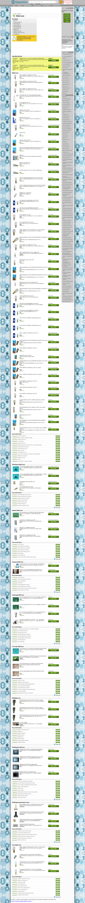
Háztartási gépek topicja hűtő (23, 549)
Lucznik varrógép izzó (67, 128)
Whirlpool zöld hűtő (67, 243)
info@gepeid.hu (19, 39)
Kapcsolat (29, 901)
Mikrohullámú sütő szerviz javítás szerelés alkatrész (27, 791)
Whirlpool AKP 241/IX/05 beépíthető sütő (28, 764)
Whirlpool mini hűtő (67, 232)
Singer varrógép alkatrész (22, 885)
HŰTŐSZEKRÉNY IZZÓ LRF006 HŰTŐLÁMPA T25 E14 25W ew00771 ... (33, 361)
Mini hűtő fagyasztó (67, 301)
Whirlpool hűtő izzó (27, 5)
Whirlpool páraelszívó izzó (18, 32)
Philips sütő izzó (66, 152)
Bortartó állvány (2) (67, 75)
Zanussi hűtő (19, 582)
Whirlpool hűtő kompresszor (66, 235)
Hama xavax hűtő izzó (21, 435)
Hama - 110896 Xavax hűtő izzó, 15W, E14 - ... (29, 332)
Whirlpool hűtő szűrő (67, 227)
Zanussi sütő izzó (66, 119)
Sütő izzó (64, 141)
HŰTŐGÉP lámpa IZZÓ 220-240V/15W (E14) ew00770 (31, 700)
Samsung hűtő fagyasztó (67, 299)
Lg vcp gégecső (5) (66, 64)
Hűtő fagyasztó (66, 291)
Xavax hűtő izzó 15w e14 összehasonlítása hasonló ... (31, 95)
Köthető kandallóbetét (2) (68, 62)
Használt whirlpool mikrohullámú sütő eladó (26, 782)
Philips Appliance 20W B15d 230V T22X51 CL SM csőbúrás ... (33, 846)
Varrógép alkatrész (21, 891)
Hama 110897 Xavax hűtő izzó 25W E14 (28, 88)
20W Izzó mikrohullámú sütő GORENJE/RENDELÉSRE (32, 671)
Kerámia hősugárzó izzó (67, 155)
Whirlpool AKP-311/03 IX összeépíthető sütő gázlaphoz (31, 749)
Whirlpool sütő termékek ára (22, 786)
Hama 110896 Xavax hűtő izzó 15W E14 (28, 75)
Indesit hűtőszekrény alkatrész (23, 546)
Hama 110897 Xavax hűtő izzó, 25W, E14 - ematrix (30, 367)
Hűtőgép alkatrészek (21, 733)
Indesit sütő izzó (66, 117)
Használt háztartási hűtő (67, 184)
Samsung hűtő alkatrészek (22, 630)
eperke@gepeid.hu (27, 37)
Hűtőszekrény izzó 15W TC (25, 414)
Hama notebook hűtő (67, 287)
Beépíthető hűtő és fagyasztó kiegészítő (25, 693)
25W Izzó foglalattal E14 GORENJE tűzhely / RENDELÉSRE (33, 656)
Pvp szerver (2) (66, 77)
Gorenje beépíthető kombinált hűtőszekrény (25, 684)
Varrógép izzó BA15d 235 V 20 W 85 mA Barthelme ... (31, 869)
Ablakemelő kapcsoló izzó (68, 153)
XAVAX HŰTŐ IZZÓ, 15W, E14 (27, 222)
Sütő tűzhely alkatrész (21, 797)
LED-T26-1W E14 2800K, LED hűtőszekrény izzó (30, 317)
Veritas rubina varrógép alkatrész (23, 887)
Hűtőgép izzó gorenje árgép (22, 682)
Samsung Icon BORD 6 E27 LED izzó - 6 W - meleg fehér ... (32, 619)
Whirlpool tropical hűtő (67, 244)
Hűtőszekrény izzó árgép (22, 455)
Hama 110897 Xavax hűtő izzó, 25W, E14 (28, 244)
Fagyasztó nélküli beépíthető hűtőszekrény (67, 254)
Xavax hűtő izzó (20, 441)
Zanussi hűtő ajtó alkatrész (68, 281)
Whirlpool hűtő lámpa (67, 182)
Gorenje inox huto (21, 680)
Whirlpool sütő (20, 788)
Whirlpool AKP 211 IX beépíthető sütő (28, 771)
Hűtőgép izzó (16, 29)
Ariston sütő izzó (66, 146)
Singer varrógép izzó (67, 126)
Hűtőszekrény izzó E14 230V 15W (27, 259)
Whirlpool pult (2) (66, 87)
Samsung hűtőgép (20, 641)
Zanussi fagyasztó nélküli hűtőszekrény (68, 249)
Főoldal (12, 901)
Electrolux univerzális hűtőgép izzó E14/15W (29, 207)
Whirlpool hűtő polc (67, 223)
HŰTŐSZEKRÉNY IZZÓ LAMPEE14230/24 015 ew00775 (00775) (32, 400)
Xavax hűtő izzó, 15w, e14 (25, 214)
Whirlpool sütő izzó (17, 31)
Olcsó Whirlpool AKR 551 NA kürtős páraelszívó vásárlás (32, 811)
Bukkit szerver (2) (66, 84)
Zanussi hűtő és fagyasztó (68, 190)
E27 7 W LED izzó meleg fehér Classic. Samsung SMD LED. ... (33, 612)
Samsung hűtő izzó (56, 5)
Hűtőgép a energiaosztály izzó (23, 729)
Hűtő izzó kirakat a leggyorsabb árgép (24, 437)
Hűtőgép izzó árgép (21, 457)
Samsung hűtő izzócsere (22, 632)
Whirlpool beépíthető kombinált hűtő (67, 188)
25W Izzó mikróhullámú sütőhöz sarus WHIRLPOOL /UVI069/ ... (33, 474)
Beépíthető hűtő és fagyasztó (23, 446)
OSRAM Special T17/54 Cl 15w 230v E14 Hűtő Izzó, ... (31, 170)
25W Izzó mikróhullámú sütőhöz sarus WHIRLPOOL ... (31, 466)
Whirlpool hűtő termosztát (68, 231)
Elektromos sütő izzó (67, 130)
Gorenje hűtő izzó (17, 28)
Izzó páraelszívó (66, 132)
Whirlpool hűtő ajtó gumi (68, 267)
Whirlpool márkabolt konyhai (23, 505)
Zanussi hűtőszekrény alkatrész (23, 584)
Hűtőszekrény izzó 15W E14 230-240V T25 (29, 282)
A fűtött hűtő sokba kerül (22, 448)
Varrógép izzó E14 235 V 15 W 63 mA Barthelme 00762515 (32, 861)
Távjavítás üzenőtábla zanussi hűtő (24, 579)
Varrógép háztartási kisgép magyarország (25, 893)
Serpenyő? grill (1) (66, 65)
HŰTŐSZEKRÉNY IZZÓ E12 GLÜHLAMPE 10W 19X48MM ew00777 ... (33, 428)
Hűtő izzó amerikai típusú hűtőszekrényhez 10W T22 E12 (32, 147)
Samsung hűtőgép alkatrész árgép (23, 637)
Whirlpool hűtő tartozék (67, 246)
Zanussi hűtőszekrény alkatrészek (23, 586)
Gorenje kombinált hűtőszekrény (23, 685)
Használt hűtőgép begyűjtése (23, 740)
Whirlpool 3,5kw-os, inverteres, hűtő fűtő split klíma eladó (32, 58)
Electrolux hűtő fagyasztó (68, 169)
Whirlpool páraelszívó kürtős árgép (24, 830)
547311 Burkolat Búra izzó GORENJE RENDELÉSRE (31, 663)
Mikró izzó (65, 137)
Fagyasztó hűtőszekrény (67, 296)
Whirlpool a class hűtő (67, 212)
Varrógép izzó (16, 34)
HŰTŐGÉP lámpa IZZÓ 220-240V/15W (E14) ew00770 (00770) (33, 715)
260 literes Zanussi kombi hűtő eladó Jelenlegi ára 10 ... (31, 569)
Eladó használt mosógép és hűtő (23, 551)
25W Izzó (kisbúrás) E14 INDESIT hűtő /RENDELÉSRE (32, 512)
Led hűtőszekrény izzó (21, 452)
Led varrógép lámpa (21, 884)
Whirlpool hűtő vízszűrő (67, 239)
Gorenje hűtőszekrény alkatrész (23, 687)
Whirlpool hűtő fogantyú (67, 215)
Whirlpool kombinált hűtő (68, 241)
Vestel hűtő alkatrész (21, 639)
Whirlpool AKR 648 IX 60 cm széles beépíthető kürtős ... (31, 819)
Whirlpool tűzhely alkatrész (22, 795)
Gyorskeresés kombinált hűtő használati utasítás (26, 556)
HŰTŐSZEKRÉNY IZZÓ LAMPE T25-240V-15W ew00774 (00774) (32, 408)
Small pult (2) (65, 89)
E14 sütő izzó (65, 143)
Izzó (15, 13)
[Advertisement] (34, 10)
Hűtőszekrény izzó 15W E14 (25, 355)
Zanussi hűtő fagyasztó (67, 192)
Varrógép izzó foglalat (67, 121)
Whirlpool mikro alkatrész (22, 500)
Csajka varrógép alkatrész (22, 889)
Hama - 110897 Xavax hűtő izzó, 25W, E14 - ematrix (31, 374)
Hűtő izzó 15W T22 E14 (25, 110)
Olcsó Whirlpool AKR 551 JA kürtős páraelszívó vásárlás (32, 804)
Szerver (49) (65, 86)
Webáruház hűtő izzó (21, 439)
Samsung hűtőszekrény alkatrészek (24, 636)
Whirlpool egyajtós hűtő (67, 208)
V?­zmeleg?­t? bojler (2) (67, 54)
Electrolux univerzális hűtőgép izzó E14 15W (29, 200)
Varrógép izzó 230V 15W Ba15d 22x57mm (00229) (30, 854)
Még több (58, 507)
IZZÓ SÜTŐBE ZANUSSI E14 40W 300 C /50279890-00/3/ (32, 564)
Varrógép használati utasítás (22, 894)
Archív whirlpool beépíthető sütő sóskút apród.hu (27, 784)
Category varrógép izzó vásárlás (23, 878)
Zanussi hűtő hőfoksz (21, 580)
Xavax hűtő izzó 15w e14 (25, 102)
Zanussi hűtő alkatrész (67, 251)
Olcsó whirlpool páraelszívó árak (23, 832)
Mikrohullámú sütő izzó (67, 150)
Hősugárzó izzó (66, 144)
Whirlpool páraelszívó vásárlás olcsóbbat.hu (26, 836)
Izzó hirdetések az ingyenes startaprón (24, 461)
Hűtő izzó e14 (22, 132)
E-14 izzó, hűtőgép (23, 722)
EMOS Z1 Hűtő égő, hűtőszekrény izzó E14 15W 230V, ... (32, 177)
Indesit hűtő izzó (37, 5)
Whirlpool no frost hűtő (67, 225)
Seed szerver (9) (66, 82)
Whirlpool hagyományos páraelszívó (24, 838)
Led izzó (19, 459)
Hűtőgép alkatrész (20, 735)
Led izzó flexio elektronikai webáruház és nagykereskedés (28, 453)
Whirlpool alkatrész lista (22, 501)
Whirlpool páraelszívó (21, 503)
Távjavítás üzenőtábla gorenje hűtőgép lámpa (26, 689)
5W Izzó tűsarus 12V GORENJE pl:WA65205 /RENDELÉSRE (33, 648)
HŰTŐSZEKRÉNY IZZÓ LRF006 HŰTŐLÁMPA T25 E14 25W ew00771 (33, 341)
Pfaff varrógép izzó (66, 125)
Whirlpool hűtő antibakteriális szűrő (67, 262)
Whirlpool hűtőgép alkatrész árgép (24, 494)
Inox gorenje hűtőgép (21, 691)
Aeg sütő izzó (65, 135)
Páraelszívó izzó (66, 139)
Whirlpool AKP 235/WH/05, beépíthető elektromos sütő (31, 756)
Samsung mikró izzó (67, 157)
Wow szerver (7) (66, 78)
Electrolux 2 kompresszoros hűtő (67, 177)
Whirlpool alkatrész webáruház (23, 498)
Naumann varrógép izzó (67, 123)
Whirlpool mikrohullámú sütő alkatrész (25, 781)
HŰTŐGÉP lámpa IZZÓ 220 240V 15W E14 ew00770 (31, 707)
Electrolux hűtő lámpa (67, 286)
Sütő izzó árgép (20, 790)
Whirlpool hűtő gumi (67, 222)
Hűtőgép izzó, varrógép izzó (25, 192)
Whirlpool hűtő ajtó (66, 229)
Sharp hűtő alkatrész (67, 185)
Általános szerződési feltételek (21, 901)
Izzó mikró (65, 134)
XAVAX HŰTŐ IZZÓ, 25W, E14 (27, 295)
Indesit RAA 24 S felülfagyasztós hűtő (27, 520)
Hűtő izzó (19, 5)
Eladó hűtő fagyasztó (67, 297)
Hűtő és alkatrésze (21, 450)
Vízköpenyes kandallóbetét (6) (66, 73)
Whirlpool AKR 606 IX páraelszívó (27, 824)
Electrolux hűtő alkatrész (67, 174)
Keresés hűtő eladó (21, 555)
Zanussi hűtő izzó (46, 5)
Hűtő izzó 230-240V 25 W (25, 162)
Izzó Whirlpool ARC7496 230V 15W (27, 481)
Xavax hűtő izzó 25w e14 (25, 125)
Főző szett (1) (65, 67)
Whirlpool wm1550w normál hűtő (67, 265)
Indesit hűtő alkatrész (67, 200)
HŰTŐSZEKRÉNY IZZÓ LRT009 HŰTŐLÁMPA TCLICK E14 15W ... (33, 268)
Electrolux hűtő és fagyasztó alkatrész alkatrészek (27, 588)
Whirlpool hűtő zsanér (67, 237)
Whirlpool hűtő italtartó (67, 210)
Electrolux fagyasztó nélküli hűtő (67, 172)
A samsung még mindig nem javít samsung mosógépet (28, 628)
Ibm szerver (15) (66, 80)
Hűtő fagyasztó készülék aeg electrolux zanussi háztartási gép (29, 444)
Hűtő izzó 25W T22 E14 (25, 117)
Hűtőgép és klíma (20, 738)
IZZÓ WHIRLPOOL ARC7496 (26, 486)
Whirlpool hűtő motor (67, 220)
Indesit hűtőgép (20, 553)
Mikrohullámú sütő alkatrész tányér (24, 793)
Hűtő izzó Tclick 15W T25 (25, 140)
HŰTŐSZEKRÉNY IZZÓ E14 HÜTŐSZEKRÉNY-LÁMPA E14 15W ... (33, 238)
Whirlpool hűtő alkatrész (67, 168)
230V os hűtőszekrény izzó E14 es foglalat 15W (29, 252)
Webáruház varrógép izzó (22, 880)
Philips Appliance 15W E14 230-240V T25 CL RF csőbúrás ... (32, 229)
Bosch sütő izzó (66, 148)
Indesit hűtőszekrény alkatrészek (23, 547)
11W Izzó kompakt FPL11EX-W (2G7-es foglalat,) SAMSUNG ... (33, 597)
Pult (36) (64, 93)
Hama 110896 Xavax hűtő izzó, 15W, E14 (28, 347)
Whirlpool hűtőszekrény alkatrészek (24, 496)
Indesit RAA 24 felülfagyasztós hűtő (27, 527)
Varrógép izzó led (66, 116)
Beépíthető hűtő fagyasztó (68, 197)
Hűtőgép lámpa (20, 736)
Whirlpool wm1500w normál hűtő (67, 276)
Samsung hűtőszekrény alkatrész (23, 634)
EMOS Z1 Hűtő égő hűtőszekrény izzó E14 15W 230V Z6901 (32, 185)
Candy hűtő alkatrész (67, 198)
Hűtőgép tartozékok (21, 742)
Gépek (14, 5)
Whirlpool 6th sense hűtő (68, 213)
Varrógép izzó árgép (21, 882)
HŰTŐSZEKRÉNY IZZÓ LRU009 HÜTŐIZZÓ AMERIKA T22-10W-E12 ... (32, 421)
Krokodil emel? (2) (66, 60)
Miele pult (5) (65, 91)
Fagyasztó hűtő (66, 289)
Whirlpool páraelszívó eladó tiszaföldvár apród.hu (27, 834)
